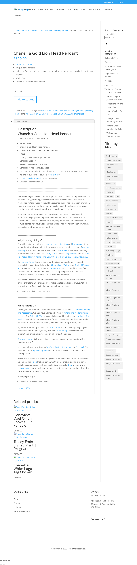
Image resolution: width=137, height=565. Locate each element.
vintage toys (110, 351)
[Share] (6, 560)
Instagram (66, 347)
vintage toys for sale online (113, 377)
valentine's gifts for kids (113, 306)
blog (35, 362)
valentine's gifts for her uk (113, 284)
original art (79, 114)
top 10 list (116, 242)
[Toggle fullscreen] (4, 560)
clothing (21, 250)
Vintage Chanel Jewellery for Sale (53, 30)
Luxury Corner (28, 262)
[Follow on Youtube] (104, 527)
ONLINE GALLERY (65, 114)
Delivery (17, 507)
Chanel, (54, 265)
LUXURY (42, 114)
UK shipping (61, 330)
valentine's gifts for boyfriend (113, 269)
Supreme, (49, 244)
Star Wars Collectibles (114, 218)
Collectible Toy (36, 316)
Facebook (80, 347)
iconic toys (109, 196)
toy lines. (81, 316)
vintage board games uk (113, 345)
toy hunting (110, 251)
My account (108, 2)
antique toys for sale (113, 160)
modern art (52, 114)
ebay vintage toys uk (113, 188)
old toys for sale (111, 205)
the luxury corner (112, 238)
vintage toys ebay (112, 355)
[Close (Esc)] (9, 560)
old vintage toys (111, 209)
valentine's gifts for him (113, 291)
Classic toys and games (111, 166)
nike (117, 196)
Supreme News (111, 234)
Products (108, 81)
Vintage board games (113, 339)
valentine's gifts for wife (113, 321)
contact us (54, 174)
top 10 (108, 242)
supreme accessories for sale (113, 228)
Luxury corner (50, 253)
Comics (107, 62)
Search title (109, 34)
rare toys (86, 247)
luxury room (77, 244)
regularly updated (41, 350)
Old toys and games (113, 201)
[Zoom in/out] (1, 560)
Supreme (60, 9)
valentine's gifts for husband (113, 299)
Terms (16, 499)
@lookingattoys (111, 156)
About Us (109, 9)
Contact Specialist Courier (31, 178)
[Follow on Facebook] (93, 527)
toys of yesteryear (112, 263)
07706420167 (100, 495)
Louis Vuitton (64, 265)
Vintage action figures (114, 335)
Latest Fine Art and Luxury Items (55, 110)
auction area (54, 327)
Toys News (109, 255)
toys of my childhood (113, 259)
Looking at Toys (24, 388)
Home (16, 9)
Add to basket (25, 99)
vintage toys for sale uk (113, 365)
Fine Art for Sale (113, 92)
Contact (17, 16)
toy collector (110, 246)
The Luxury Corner (76, 9)
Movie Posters (95, 9)
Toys (118, 251)
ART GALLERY (32, 114)
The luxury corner (26, 339)
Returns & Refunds (22, 511)
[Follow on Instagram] (109, 527)
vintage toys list (111, 371)
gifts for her (110, 192)
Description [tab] (21, 121)
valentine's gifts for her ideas (113, 277)
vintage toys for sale (113, 359)
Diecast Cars (110, 184)
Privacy (17, 503)
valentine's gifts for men (113, 314)
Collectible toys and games (113, 178)
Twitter (58, 347)
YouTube (50, 347)
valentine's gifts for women (113, 329)
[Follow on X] (98, 527)
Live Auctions (29, 9)
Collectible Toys (45, 9)
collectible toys (61, 244)
